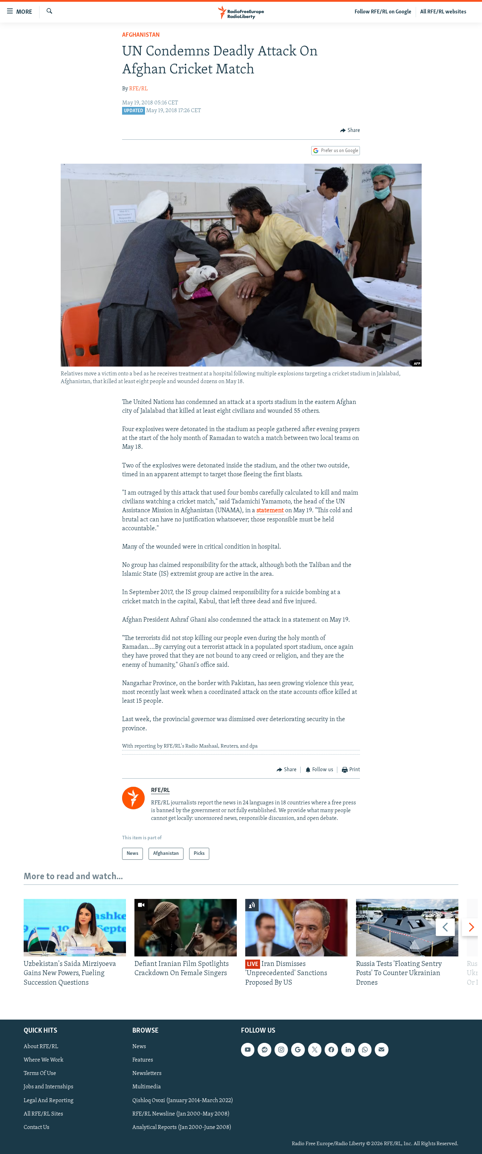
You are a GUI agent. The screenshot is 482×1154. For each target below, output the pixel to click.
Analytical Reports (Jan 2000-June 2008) (181, 1127)
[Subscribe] (381, 1049)
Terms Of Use (40, 1073)
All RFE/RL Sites (43, 1114)
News (139, 1047)
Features (142, 1060)
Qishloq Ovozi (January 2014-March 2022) (182, 1101)
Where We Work (44, 1060)
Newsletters (147, 1073)
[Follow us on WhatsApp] (365, 1049)
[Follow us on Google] (298, 1049)
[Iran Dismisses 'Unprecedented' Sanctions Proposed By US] (296, 927)
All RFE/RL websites (443, 12)
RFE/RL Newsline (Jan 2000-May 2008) (181, 1114)
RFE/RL (138, 89)
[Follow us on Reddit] (264, 1049)
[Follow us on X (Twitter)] (314, 1049)
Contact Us (36, 1127)
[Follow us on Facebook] (331, 1049)
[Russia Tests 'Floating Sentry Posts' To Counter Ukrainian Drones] (407, 927)
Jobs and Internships (48, 1087)
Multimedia (146, 1087)
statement (271, 511)
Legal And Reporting (48, 1101)
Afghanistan (141, 35)
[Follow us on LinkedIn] (348, 1049)
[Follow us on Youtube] (247, 1049)
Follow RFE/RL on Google (383, 12)
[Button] (350, 130)
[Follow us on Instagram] (281, 1049)
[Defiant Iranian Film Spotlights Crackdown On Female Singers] (185, 927)
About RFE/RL (41, 1047)
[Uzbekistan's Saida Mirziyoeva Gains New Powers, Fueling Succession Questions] (75, 927)
